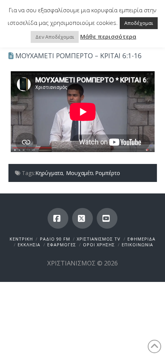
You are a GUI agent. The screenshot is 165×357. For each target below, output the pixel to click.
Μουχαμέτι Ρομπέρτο (93, 173)
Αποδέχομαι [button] (138, 23)
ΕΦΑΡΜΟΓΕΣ (61, 244)
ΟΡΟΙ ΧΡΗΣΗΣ (99, 244)
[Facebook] (58, 218)
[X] (82, 218)
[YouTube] (107, 218)
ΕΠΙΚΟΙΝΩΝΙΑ (137, 244)
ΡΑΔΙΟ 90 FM (55, 239)
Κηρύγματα (49, 173)
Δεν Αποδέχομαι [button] (54, 36)
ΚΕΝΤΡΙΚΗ (21, 239)
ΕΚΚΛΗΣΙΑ (29, 244)
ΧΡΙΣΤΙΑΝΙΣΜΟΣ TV (98, 239)
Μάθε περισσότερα (108, 36)
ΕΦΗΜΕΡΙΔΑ (141, 239)
